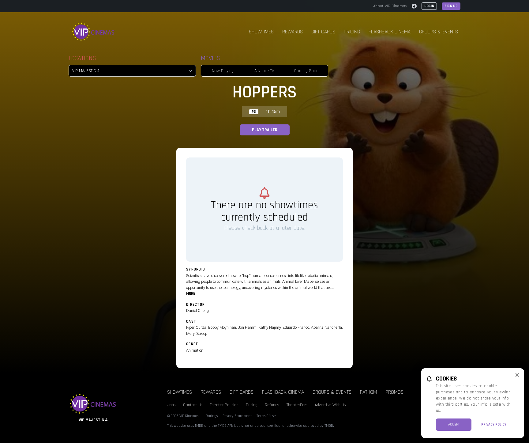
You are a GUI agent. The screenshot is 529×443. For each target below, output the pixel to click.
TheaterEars (297, 405)
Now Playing (223, 71)
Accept (454, 424)
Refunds (272, 405)
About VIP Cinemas (390, 6)
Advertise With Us (330, 405)
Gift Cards (323, 31)
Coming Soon (306, 71)
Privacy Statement (237, 416)
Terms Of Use (266, 416)
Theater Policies (224, 405)
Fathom (368, 392)
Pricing (352, 31)
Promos (394, 392)
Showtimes (261, 31)
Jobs (171, 405)
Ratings (212, 416)
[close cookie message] (517, 375)
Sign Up (451, 6)
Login (429, 6)
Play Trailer (264, 130)
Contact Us (193, 405)
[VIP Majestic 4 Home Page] (93, 32)
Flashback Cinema (390, 31)
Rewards (292, 31)
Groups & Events (438, 31)
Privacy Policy (493, 424)
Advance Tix (264, 71)
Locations (82, 58)
